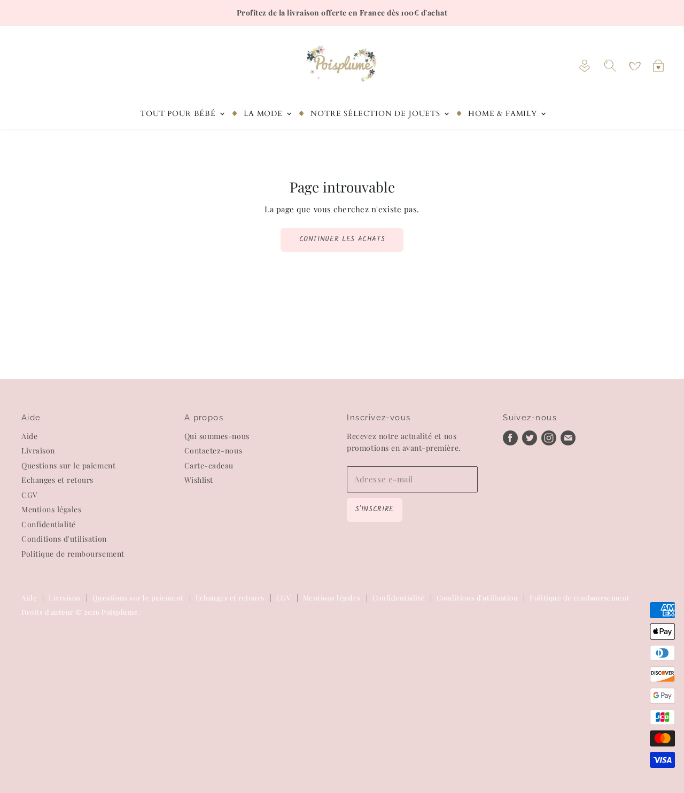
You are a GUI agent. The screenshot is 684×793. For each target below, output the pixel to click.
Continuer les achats (342, 239)
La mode (264, 114)
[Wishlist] (635, 66)
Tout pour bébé (179, 114)
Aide (29, 436)
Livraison (38, 450)
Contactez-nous (213, 450)
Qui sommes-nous (217, 436)
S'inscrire (374, 509)
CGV (29, 495)
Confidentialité (48, 524)
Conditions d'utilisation (64, 539)
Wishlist (198, 480)
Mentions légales (51, 509)
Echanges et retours (57, 480)
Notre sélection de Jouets (376, 114)
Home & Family (504, 114)
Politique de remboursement (73, 554)
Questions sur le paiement (68, 465)
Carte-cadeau (209, 465)
